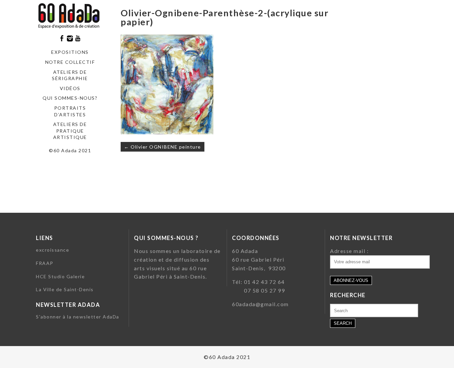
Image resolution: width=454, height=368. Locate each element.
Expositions (70, 52)
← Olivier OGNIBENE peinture (162, 147)
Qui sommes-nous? (70, 98)
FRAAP (45, 263)
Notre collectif (70, 62)
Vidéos (70, 88)
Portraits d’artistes (70, 111)
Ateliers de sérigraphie (70, 75)
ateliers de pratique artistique (70, 130)
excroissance (52, 250)
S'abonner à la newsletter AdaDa (77, 316)
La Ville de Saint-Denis (65, 289)
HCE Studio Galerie (60, 276)
